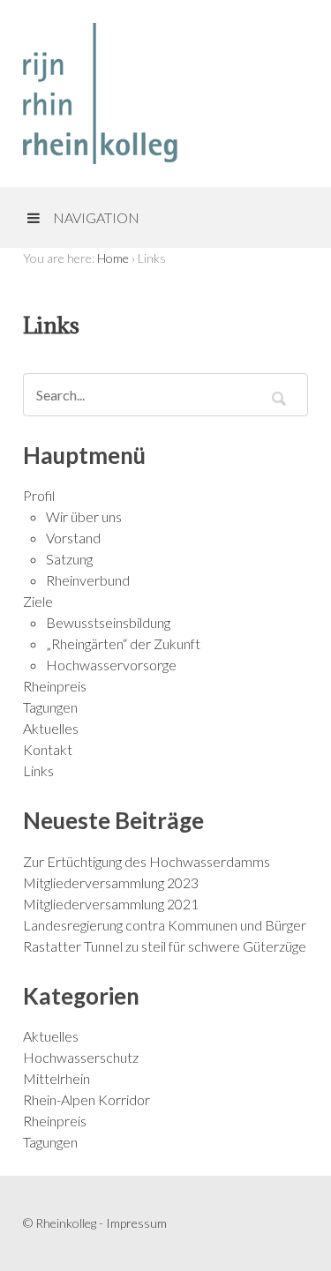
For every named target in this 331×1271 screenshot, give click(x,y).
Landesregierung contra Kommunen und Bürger (164, 924)
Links (38, 770)
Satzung (69, 558)
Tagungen (50, 707)
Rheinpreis (55, 685)
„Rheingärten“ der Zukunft (123, 643)
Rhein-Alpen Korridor (86, 1099)
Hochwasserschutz (81, 1057)
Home (113, 257)
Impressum (136, 1222)
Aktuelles (51, 728)
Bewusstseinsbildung (108, 622)
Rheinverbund (88, 580)
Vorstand (73, 537)
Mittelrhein (56, 1078)
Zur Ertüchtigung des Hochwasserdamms (146, 861)
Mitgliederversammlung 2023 (111, 882)
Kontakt (47, 749)
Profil (39, 495)
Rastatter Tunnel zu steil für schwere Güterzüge (164, 946)
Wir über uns (84, 516)
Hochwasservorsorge (111, 664)
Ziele (38, 601)
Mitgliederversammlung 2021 (111, 903)
